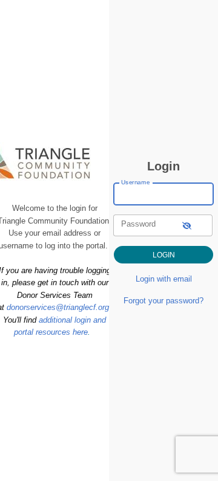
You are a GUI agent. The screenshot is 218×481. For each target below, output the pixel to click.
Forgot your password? (163, 300)
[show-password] (187, 225)
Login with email (164, 278)
